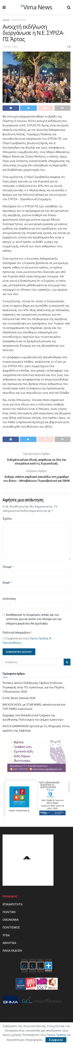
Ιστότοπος (9, 599)
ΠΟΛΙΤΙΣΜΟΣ (11, 927)
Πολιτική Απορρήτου (17, 632)
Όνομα (8, 567)
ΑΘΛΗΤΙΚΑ (9, 943)
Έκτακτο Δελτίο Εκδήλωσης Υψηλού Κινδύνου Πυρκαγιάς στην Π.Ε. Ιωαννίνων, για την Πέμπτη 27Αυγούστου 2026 (33, 687)
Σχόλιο (7, 518)
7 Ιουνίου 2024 (10, 46)
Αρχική (6, 19)
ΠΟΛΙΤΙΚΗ (9, 912)
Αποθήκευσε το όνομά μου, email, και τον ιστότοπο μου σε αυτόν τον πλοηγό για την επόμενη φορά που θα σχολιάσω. (34, 619)
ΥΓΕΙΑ (6, 935)
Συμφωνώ (56, 1040)
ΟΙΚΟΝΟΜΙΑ (11, 920)
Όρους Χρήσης (56, 1035)
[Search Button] (67, 662)
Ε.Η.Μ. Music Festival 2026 (19, 698)
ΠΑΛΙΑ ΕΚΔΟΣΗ (12, 950)
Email (7, 582)
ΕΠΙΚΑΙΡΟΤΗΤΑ (19, 19)
